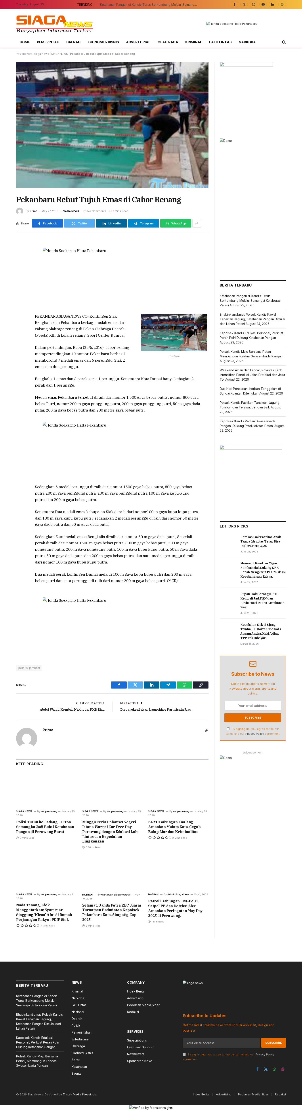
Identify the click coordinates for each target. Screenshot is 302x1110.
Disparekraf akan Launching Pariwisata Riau (155, 709)
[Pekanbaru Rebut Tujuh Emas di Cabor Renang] (112, 125)
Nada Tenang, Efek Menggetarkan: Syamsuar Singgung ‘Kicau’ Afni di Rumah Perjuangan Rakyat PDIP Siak (44, 912)
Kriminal (193, 42)
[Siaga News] (54, 24)
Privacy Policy (254, 733)
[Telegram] (20, 296)
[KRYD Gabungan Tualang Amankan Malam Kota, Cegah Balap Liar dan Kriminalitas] (178, 789)
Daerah (73, 42)
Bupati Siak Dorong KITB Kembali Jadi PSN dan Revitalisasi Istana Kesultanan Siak (262, 600)
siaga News (41, 53)
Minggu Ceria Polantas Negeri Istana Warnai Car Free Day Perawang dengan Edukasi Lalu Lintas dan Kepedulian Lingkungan (110, 831)
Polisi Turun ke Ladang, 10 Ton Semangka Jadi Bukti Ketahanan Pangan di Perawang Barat (45, 827)
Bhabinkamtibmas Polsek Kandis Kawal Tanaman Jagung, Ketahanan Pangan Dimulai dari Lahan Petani (252, 319)
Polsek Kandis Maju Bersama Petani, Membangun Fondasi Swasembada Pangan (37, 1060)
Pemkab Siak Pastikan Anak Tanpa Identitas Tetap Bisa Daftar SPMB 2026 (260, 541)
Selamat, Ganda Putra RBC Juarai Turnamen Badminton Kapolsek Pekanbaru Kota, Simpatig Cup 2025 (111, 912)
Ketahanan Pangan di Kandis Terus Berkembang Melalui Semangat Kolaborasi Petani (150, 4)
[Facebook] (20, 255)
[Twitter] (20, 265)
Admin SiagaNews (178, 894)
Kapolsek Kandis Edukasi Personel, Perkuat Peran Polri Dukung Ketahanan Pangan (37, 1042)
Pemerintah (48, 42)
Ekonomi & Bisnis (103, 42)
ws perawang (49, 811)
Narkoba (247, 42)
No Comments (96, 211)
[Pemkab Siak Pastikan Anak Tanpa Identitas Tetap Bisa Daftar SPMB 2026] (228, 541)
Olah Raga (168, 42)
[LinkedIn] (20, 275)
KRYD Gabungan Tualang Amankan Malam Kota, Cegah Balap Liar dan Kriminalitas (174, 827)
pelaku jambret (29, 668)
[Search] (283, 42)
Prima (33, 211)
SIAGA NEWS (59, 53)
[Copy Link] (20, 306)
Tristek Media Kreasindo (79, 1094)
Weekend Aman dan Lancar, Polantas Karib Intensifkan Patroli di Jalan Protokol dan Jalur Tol (252, 374)
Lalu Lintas (220, 42)
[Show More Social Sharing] (196, 223)
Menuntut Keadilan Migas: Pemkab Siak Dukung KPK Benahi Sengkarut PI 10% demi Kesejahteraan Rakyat (262, 570)
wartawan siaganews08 (116, 894)
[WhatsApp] (20, 285)
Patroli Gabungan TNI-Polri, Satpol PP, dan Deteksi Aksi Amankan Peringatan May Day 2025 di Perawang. (175, 908)
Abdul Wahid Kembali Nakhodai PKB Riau (72, 709)
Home (25, 42)
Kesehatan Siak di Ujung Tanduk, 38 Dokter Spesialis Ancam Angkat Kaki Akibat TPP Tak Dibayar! (260, 631)
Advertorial (138, 42)
